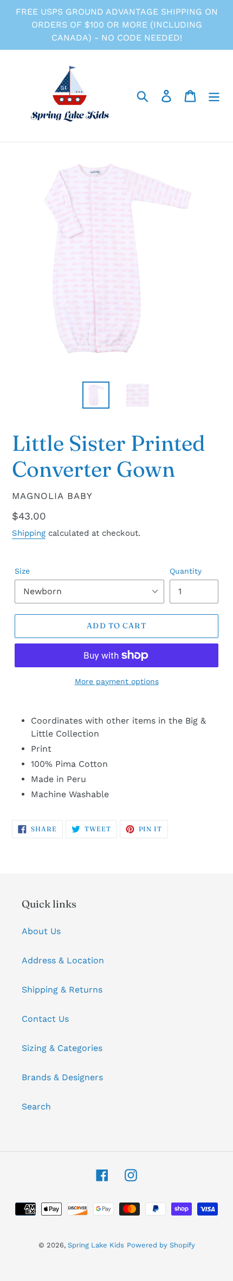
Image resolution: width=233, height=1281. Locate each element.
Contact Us (45, 1019)
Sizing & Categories (62, 1048)
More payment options (117, 681)
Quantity (186, 571)
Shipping (29, 533)
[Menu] (214, 96)
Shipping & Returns (62, 989)
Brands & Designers (62, 1077)
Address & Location (63, 960)
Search (36, 1106)
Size (22, 571)
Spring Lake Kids (96, 1245)
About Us (41, 931)
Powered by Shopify (161, 1245)
